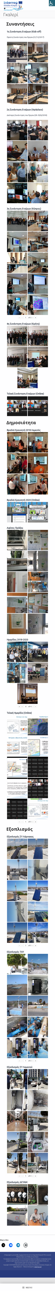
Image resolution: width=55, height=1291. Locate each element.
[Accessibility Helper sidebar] (52, 3)
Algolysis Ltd (37, 1266)
